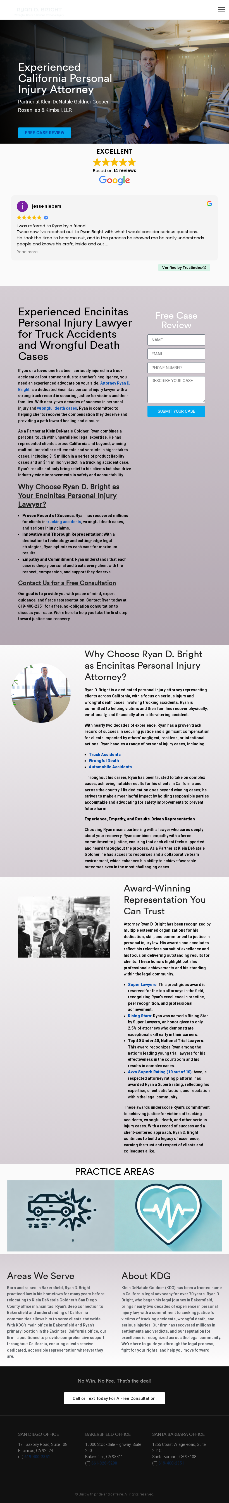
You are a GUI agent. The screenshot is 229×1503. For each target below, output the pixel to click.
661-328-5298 (104, 1463)
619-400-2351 (37, 1456)
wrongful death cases (57, 408)
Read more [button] (27, 252)
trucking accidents (63, 521)
